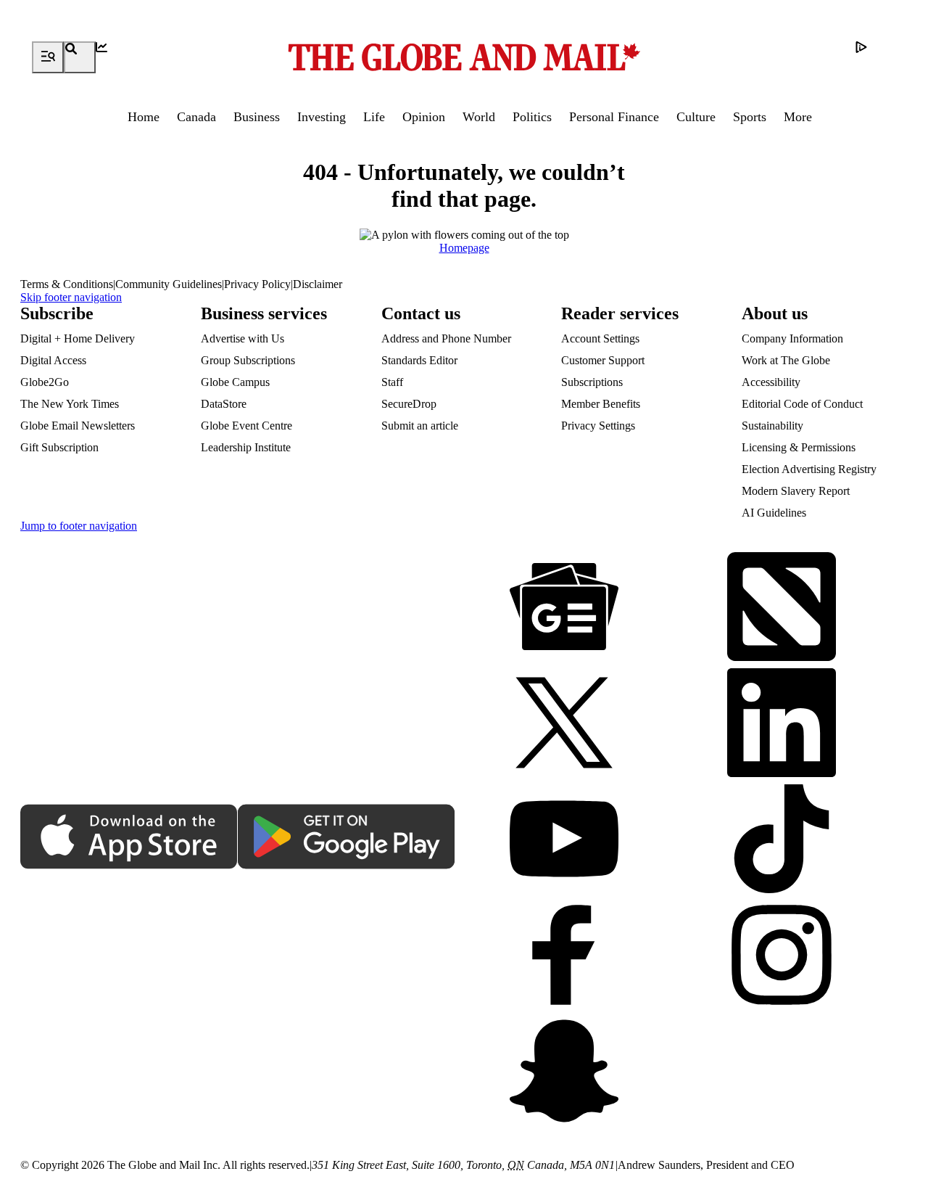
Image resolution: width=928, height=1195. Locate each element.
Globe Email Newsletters (77, 425)
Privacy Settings (598, 425)
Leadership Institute (246, 447)
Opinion (423, 117)
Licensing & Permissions (799, 447)
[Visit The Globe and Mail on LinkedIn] (781, 724)
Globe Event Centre (246, 425)
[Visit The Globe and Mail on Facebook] (564, 956)
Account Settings (600, 338)
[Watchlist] (112, 57)
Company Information (792, 338)
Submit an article (419, 425)
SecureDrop (408, 404)
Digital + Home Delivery (77, 338)
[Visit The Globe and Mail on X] (564, 724)
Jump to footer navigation (78, 526)
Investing (321, 117)
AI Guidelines (774, 512)
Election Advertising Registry (809, 469)
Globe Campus (235, 382)
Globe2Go (44, 382)
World (479, 117)
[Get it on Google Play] (346, 838)
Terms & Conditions (66, 284)
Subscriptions (592, 382)
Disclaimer (317, 284)
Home (144, 117)
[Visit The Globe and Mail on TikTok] (781, 840)
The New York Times (69, 404)
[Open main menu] (48, 57)
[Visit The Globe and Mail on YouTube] (564, 840)
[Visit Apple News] (781, 608)
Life (374, 117)
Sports (749, 117)
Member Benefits (600, 404)
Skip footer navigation (71, 297)
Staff (392, 382)
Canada (196, 117)
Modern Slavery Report (796, 491)
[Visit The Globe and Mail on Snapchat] (564, 1072)
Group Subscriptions (248, 360)
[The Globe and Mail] (464, 57)
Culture (696, 117)
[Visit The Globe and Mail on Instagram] (781, 956)
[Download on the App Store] (129, 838)
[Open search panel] (80, 57)
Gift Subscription (59, 447)
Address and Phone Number (446, 338)
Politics (532, 117)
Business (256, 117)
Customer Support (603, 360)
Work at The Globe (786, 360)
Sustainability (772, 425)
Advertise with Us (242, 338)
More (798, 117)
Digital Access (53, 360)
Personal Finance (614, 117)
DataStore (223, 404)
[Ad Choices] (871, 57)
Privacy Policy (257, 284)
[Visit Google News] (564, 608)
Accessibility (771, 382)
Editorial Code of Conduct (802, 404)
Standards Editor (419, 360)
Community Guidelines (168, 284)
